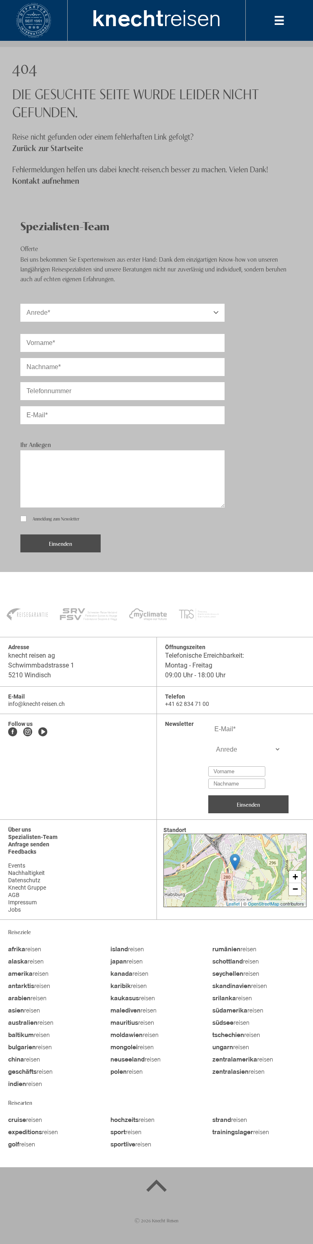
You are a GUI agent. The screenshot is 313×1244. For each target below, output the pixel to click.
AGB (14, 895)
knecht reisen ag (31, 655)
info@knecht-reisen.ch (36, 704)
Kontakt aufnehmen (45, 180)
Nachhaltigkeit (26, 873)
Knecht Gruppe (27, 887)
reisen (156, 20)
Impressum (22, 902)
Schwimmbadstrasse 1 (41, 665)
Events (16, 865)
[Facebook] (12, 732)
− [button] (295, 889)
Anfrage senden (28, 844)
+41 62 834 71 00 (187, 704)
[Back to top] (156, 1187)
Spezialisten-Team (32, 837)
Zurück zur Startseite (47, 147)
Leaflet (233, 903)
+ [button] (295, 877)
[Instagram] (27, 732)
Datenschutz (24, 880)
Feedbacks (22, 851)
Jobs (14, 909)
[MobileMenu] (279, 20)
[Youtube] (42, 732)
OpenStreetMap (263, 903)
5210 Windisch (29, 675)
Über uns (19, 829)
